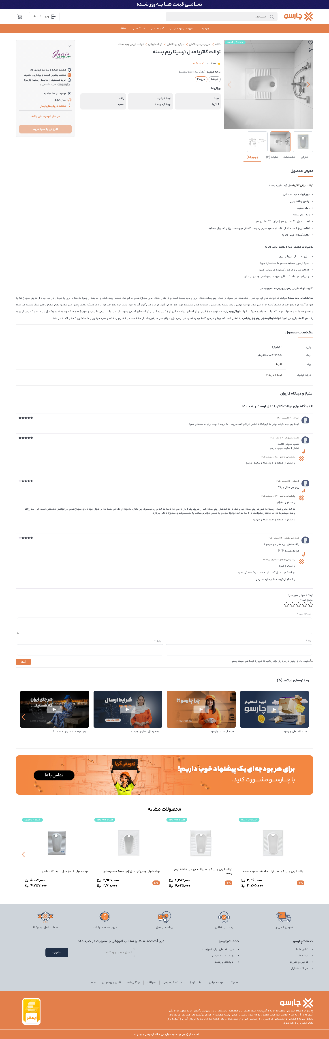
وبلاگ (123, 28)
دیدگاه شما (304, 614)
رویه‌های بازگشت (224, 962)
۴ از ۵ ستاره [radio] (292, 605)
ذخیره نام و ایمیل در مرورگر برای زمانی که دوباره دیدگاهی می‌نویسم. (270, 661)
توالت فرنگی (195, 982)
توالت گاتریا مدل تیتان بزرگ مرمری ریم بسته (62, 871)
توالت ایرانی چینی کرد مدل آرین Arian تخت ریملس (203, 871)
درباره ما (303, 955)
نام (308, 641)
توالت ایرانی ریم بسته (131, 44)
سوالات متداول (299, 968)
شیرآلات (140, 28)
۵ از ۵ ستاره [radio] (286, 605)
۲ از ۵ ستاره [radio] (304, 605)
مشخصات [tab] (289, 157)
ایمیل (158, 641)
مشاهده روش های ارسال (53, 106)
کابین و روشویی (111, 982)
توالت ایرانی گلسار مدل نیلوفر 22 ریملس (137, 871)
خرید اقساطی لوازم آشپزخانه (218, 949)
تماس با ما (302, 949)
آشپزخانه (159, 28)
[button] (308, 85)
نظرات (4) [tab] (272, 157)
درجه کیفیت (214, 72)
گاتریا (279, 364)
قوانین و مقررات (298, 962)
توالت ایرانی (155, 44)
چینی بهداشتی (175, 44)
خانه (218, 44)
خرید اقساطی (49, 84)
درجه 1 (278, 375)
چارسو (205, 28)
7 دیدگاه (198, 63)
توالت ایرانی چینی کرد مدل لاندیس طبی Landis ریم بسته (275, 871)
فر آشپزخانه (133, 982)
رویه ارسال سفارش (223, 955)
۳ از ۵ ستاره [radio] (298, 605)
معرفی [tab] (304, 157)
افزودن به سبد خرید (45, 129)
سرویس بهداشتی (183, 28)
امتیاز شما (306, 600)
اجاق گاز (234, 982)
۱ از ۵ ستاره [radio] (310, 605)
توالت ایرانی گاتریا (303, 185)
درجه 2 (270, 375)
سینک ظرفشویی (172, 982)
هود (93, 982)
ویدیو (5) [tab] (252, 157)
